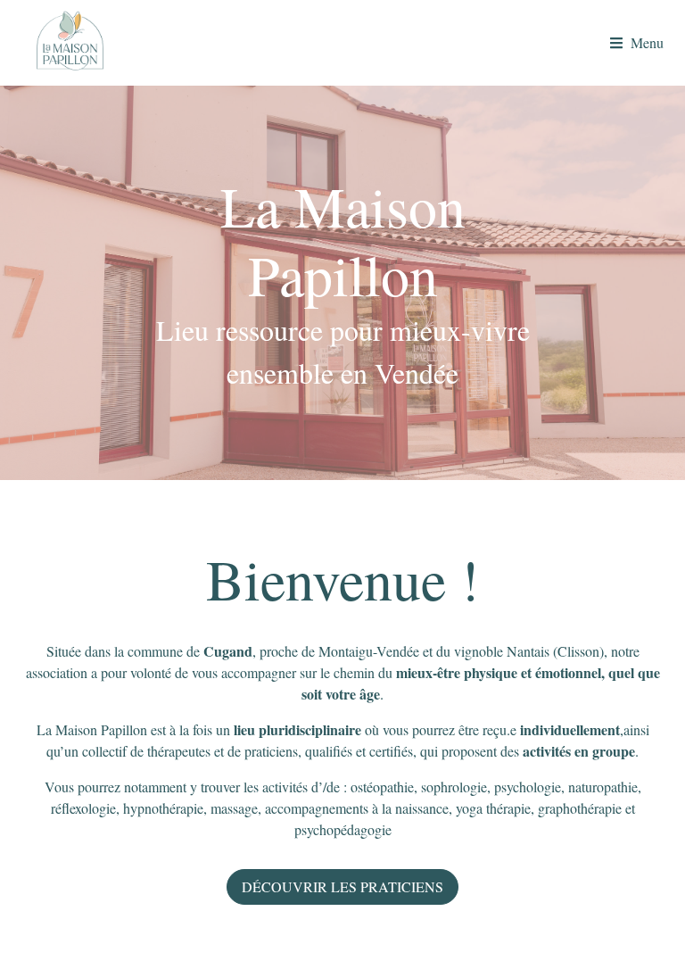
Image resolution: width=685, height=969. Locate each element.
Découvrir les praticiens (342, 886)
